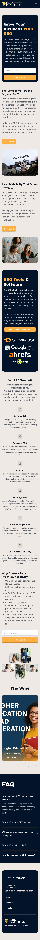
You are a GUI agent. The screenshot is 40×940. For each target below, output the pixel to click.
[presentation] (27, 765)
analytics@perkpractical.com (18, 891)
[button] (36, 4)
